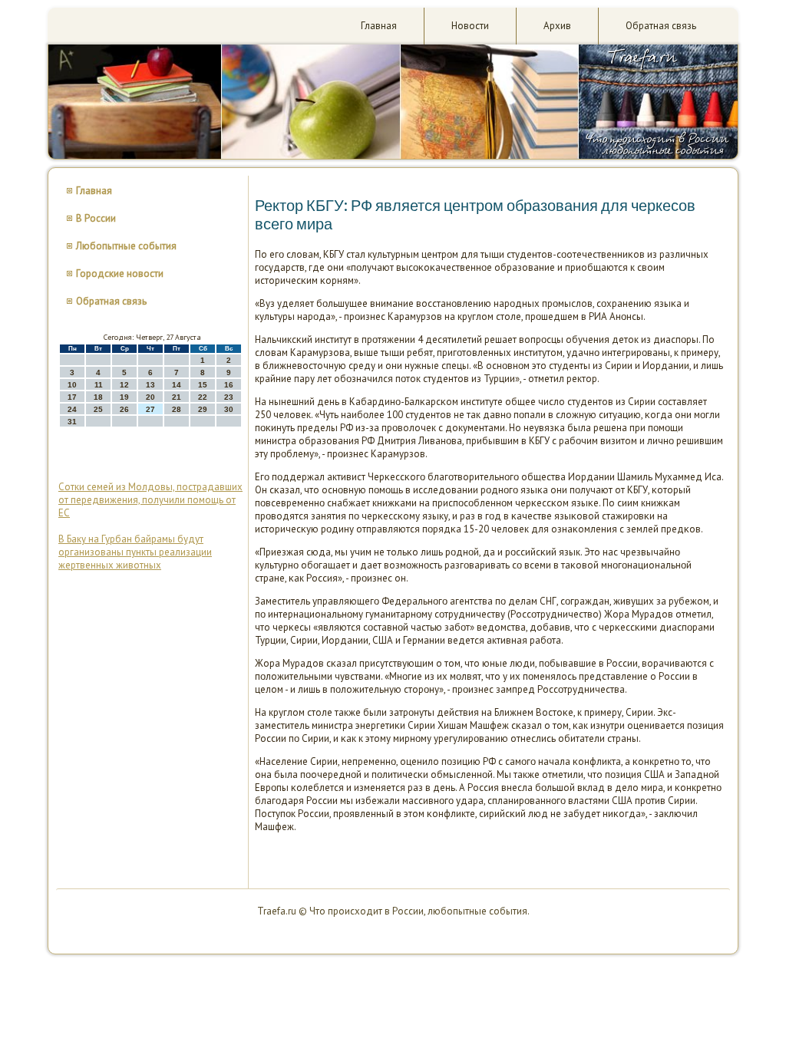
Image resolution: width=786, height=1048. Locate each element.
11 (98, 385)
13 (150, 385)
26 (124, 409)
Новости (470, 25)
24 (72, 409)
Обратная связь (661, 25)
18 (98, 397)
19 (124, 397)
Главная (379, 25)
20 (150, 397)
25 (98, 409)
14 (176, 385)
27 (150, 409)
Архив (557, 25)
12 (124, 385)
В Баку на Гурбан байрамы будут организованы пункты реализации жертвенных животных (135, 552)
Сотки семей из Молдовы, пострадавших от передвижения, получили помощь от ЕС (150, 499)
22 (202, 397)
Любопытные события (126, 245)
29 (202, 409)
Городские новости (119, 273)
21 (176, 397)
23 (228, 397)
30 (228, 409)
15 (202, 385)
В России (96, 218)
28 (176, 409)
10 (72, 385)
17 (72, 397)
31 (72, 421)
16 (228, 385)
